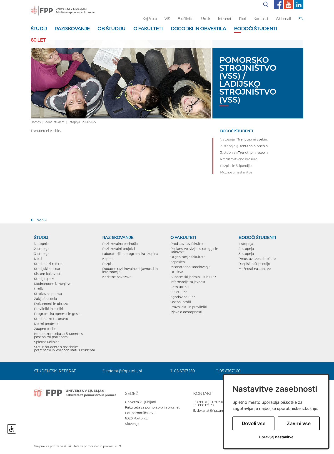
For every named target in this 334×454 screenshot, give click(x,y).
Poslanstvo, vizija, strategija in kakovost (194, 250)
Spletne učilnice (46, 342)
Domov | (37, 122)
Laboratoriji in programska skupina (130, 254)
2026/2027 (89, 122)
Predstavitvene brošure (257, 259)
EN (300, 19)
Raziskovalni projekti (118, 249)
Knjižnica (149, 19)
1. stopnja (73, 122)
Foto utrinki (179, 287)
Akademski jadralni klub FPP (193, 277)
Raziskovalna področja (120, 244)
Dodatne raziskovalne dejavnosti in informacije (130, 270)
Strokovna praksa (48, 294)
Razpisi (107, 264)
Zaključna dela (45, 299)
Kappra (108, 259)
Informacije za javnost (187, 282)
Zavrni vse (299, 423)
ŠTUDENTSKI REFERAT (55, 371)
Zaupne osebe (45, 329)
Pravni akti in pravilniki (188, 307)
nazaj (42, 220)
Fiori (242, 19)
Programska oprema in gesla (57, 314)
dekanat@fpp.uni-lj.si (213, 411)
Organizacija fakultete (187, 257)
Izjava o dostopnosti (186, 312)
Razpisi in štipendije (254, 264)
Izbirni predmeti (47, 324)
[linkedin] (298, 4)
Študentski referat (48, 264)
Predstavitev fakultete (187, 244)
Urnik (205, 19)
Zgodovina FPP (182, 297)
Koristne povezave (116, 277)
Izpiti (38, 259)
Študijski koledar (47, 269)
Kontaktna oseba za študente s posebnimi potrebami (58, 335)
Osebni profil (180, 302)
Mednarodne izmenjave (52, 284)
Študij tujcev (44, 279)
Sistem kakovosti (47, 274)
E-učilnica (186, 19)
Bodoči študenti (54, 122)
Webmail (283, 19)
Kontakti (261, 19)
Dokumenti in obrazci (51, 304)
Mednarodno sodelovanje (190, 267)
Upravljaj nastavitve (276, 437)
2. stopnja (41, 249)
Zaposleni (178, 262)
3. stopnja (41, 254)
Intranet (224, 19)
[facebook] (278, 4)
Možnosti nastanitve (255, 269)
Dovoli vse (253, 423)
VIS (167, 19)
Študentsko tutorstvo (51, 319)
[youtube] (288, 4)
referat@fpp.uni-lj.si (124, 371)
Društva (176, 272)
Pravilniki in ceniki (48, 309)
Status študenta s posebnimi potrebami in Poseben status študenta (64, 348)
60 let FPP (178, 292)
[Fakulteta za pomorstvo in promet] (63, 7)
